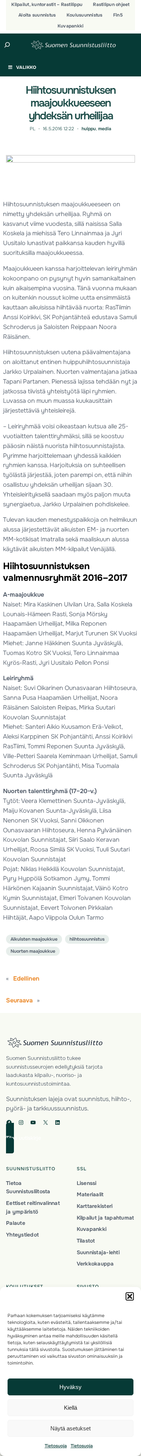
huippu (89, 129)
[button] (129, 1296)
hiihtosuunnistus (87, 939)
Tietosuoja (56, 1446)
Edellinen (26, 978)
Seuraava (19, 1000)
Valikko (26, 67)
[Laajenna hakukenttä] (7, 45)
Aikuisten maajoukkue (34, 939)
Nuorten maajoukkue (33, 951)
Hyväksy (70, 1387)
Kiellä (70, 1407)
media (104, 129)
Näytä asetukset (70, 1428)
